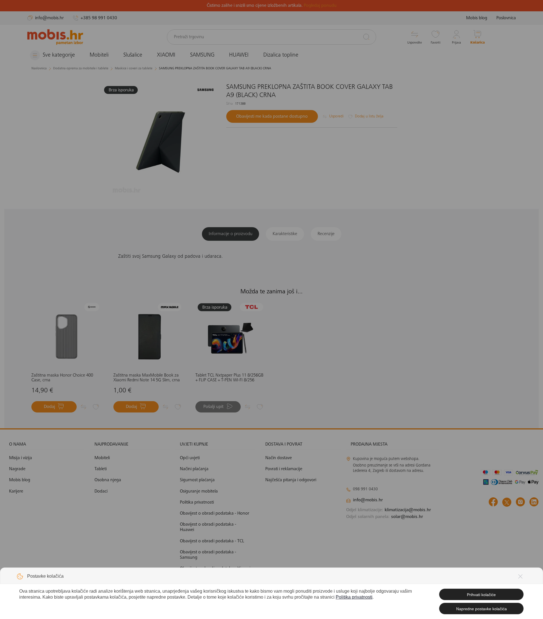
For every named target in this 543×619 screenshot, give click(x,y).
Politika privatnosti (354, 597)
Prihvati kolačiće (481, 594)
